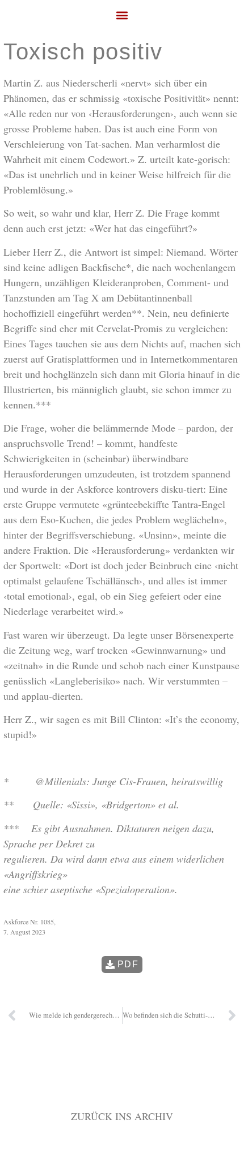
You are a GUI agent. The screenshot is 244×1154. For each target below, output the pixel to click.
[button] (122, 15)
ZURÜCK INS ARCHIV (122, 1116)
